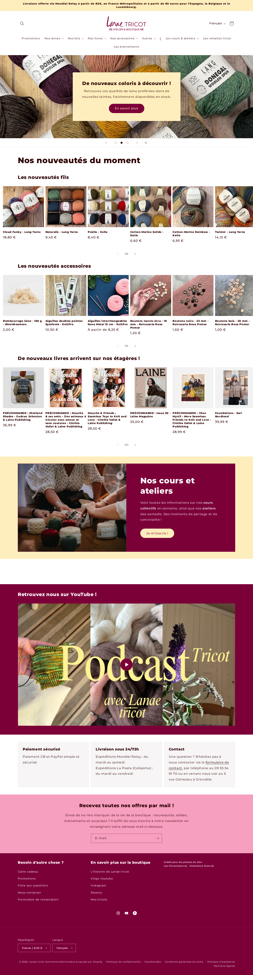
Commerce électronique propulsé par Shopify (73, 961)
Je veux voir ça (126, 108)
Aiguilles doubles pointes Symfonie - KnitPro (64, 322)
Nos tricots (99, 899)
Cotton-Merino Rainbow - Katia (191, 233)
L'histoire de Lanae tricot (110, 871)
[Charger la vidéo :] (126, 665)
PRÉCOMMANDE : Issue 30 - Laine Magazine (150, 414)
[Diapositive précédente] (106, 142)
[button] (22, 23)
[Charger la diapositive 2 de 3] (122, 143)
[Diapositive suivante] (137, 142)
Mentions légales (224, 966)
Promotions (27, 878)
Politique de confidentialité (123, 961)
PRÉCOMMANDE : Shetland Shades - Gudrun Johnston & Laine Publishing (22, 416)
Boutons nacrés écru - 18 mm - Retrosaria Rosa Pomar (148, 324)
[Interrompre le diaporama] (147, 142)
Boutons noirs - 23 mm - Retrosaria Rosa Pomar (191, 322)
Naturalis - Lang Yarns (61, 231)
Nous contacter (29, 892)
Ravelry (96, 892)
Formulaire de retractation (38, 899)
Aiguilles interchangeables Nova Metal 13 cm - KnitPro (108, 322)
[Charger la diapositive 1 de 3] (116, 143)
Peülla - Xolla (97, 231)
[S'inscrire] (157, 838)
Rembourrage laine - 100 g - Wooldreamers (22, 322)
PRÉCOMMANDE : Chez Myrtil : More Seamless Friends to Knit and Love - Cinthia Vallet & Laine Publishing (192, 419)
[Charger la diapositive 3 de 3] (127, 143)
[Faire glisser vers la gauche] (117, 253)
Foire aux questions (33, 885)
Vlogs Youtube (102, 878)
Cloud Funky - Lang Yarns (22, 231)
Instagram (98, 885)
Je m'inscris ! (157, 533)
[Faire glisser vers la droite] (135, 253)
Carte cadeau (28, 871)
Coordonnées (152, 961)
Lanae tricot (36, 961)
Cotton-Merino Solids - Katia (146, 233)
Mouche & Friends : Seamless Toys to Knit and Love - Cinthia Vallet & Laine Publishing (107, 418)
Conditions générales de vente (184, 961)
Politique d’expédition (221, 961)
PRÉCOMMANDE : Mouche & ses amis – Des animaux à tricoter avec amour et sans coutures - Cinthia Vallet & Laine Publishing (65, 419)
